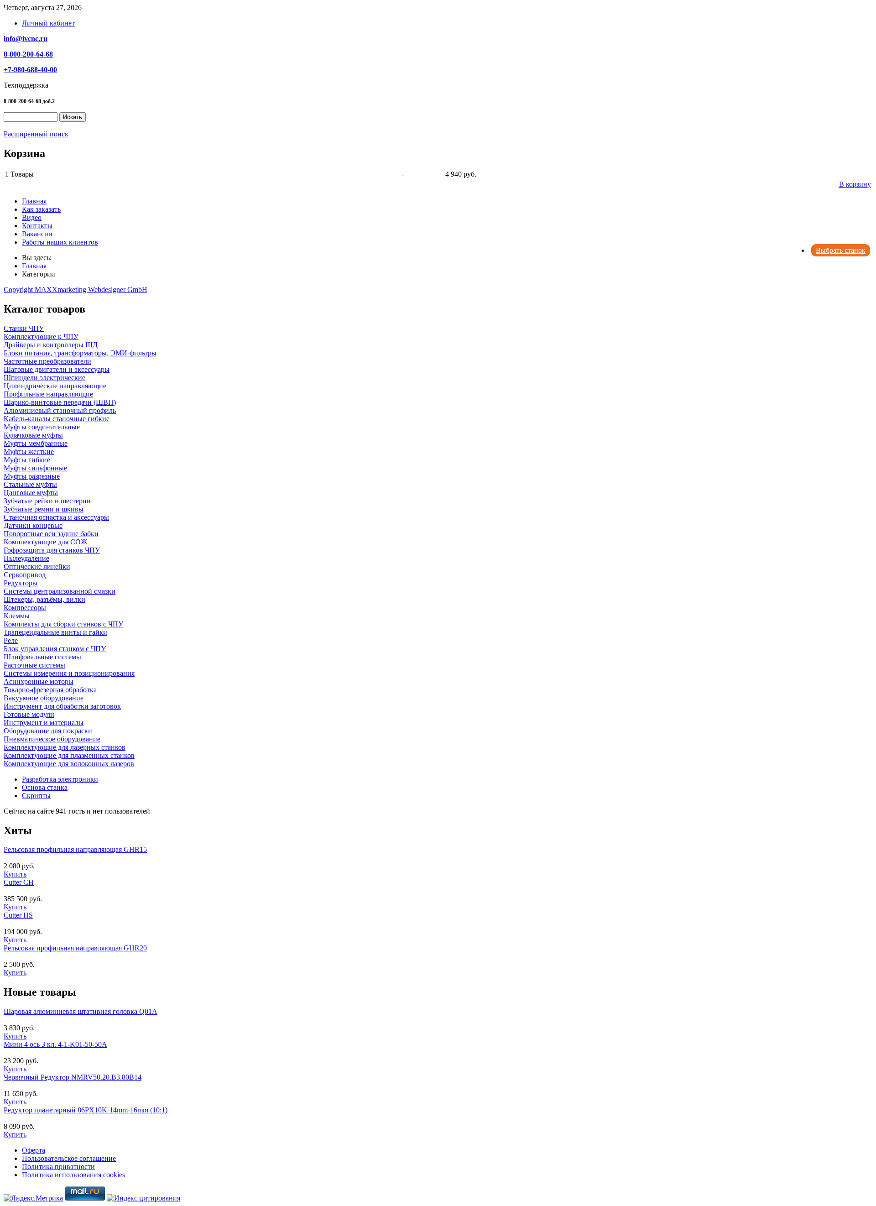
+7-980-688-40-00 (30, 69)
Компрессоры (25, 607)
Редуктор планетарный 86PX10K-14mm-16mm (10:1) (85, 1110)
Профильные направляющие (48, 394)
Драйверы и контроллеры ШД (51, 345)
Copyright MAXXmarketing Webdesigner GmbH (75, 289)
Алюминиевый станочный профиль (60, 410)
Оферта (33, 1150)
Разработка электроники (60, 779)
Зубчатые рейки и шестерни (47, 501)
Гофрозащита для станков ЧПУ (52, 550)
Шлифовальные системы (42, 657)
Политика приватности (58, 1166)
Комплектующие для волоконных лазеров (69, 763)
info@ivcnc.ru (25, 38)
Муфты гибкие (27, 460)
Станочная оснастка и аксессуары (56, 517)
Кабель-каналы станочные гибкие (57, 419)
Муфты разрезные (32, 476)
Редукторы (20, 583)
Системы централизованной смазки (59, 591)
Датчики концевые (33, 525)
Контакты (37, 226)
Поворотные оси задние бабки (51, 534)
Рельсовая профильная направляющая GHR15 (75, 849)
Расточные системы (34, 665)
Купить (15, 874)
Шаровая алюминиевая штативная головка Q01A (80, 1011)
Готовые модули (29, 714)
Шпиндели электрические (44, 377)
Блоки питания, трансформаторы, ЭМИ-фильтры (80, 353)
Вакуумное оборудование (43, 698)
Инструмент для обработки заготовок (62, 706)
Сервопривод (25, 575)
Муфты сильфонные (35, 468)
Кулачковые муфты (33, 435)
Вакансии (37, 234)
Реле (11, 640)
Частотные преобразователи (47, 361)
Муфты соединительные (42, 427)
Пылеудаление (26, 558)
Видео (32, 217)
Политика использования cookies (73, 1175)
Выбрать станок (841, 250)
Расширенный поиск (36, 134)
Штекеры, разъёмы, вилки (44, 599)
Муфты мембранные (36, 443)
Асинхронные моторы (38, 681)
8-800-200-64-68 (28, 54)
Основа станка (45, 787)
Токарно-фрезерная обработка (50, 690)
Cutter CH (19, 882)
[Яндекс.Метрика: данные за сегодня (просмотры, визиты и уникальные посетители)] (33, 1198)
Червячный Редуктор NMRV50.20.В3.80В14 (72, 1077)
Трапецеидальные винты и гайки (55, 632)
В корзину (855, 184)
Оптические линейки (37, 566)
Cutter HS (18, 915)
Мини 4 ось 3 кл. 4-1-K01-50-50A (55, 1044)
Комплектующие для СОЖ (45, 542)
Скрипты (36, 795)
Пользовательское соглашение (69, 1158)
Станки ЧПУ (24, 328)
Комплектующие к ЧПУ (41, 336)
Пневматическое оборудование (52, 739)
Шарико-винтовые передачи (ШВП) (60, 402)
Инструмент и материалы (43, 722)
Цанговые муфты (31, 492)
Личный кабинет (48, 23)
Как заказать (41, 209)
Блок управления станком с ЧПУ (55, 649)
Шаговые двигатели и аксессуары (57, 369)
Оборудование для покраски (48, 731)
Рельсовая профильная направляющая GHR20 (75, 948)
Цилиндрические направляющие (55, 386)
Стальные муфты (30, 484)
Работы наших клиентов (60, 242)
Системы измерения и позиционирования (69, 673)
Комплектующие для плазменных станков (69, 755)
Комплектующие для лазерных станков (64, 747)
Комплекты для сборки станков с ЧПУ (63, 624)
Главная (34, 201)
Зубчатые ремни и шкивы (43, 509)
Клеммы (17, 616)
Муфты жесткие (29, 451)
